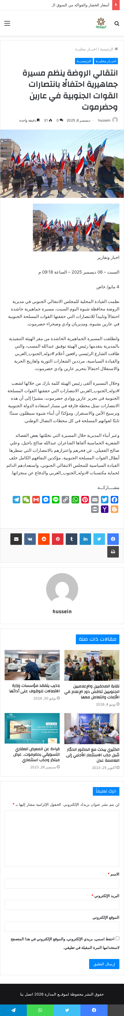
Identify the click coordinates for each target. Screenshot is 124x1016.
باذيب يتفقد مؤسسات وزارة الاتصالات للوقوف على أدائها (34, 688)
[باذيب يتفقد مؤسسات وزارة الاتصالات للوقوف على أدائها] (32, 665)
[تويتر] (99, 539)
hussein (104, 120)
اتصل (29, 994)
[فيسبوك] (113, 539)
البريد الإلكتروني (105, 895)
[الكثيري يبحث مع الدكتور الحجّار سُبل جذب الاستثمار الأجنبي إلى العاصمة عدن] (91, 728)
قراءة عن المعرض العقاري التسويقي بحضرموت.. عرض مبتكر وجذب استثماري (36, 754)
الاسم (113, 874)
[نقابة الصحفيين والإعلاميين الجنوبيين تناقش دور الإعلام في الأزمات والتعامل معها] (91, 665)
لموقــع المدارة (56, 994)
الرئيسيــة (84, 61)
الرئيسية (107, 49)
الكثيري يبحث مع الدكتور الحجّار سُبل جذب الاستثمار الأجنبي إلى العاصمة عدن (92, 755)
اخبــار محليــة (86, 49)
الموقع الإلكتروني (106, 917)
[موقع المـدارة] (101, 23)
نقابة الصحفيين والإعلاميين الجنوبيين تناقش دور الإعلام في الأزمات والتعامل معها (91, 692)
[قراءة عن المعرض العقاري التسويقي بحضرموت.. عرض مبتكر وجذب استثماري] (32, 728)
